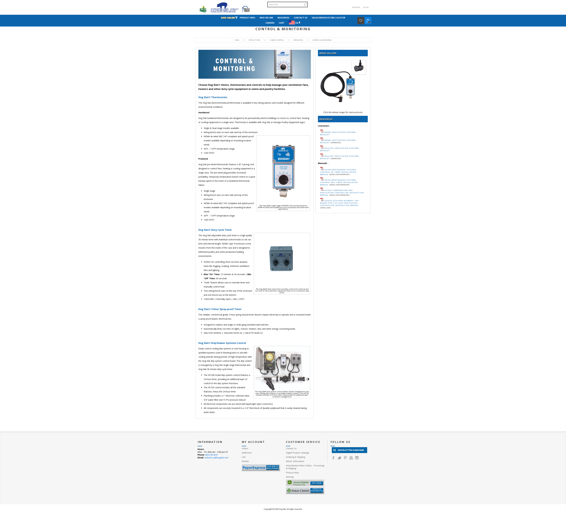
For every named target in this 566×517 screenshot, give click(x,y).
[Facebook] (333, 458)
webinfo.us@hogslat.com (216, 457)
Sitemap (290, 476)
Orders (245, 448)
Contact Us (291, 448)
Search (305, 4)
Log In (365, 7)
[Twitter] (339, 458)
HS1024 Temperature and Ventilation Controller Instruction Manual (342, 192)
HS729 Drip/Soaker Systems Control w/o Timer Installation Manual (339, 182)
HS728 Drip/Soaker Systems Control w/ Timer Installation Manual (338, 172)
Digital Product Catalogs (297, 452)
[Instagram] (357, 458)
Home (237, 40)
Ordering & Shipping (295, 457)
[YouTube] (351, 458)
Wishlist (245, 461)
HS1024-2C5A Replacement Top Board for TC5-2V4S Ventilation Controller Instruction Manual (339, 203)
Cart (244, 457)
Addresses (247, 452)
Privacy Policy (292, 472)
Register (356, 7)
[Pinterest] (345, 458)
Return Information (295, 461)
